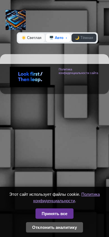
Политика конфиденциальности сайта (78, 71)
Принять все (54, 213)
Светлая (31, 38)
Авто (56, 38)
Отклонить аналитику (54, 227)
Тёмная (84, 38)
